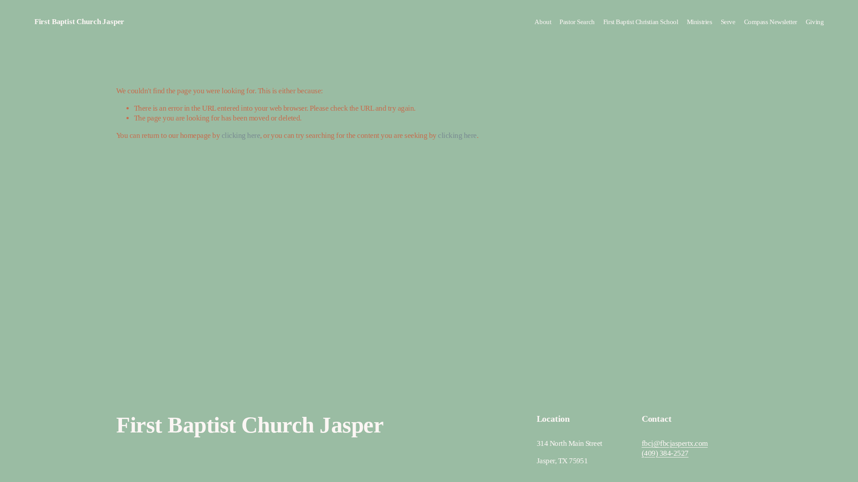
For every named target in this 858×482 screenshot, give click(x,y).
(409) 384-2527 (665, 453)
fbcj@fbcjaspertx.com (675, 443)
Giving (815, 21)
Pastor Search (576, 21)
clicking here (241, 135)
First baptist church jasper (79, 21)
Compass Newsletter (770, 21)
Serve (728, 21)
